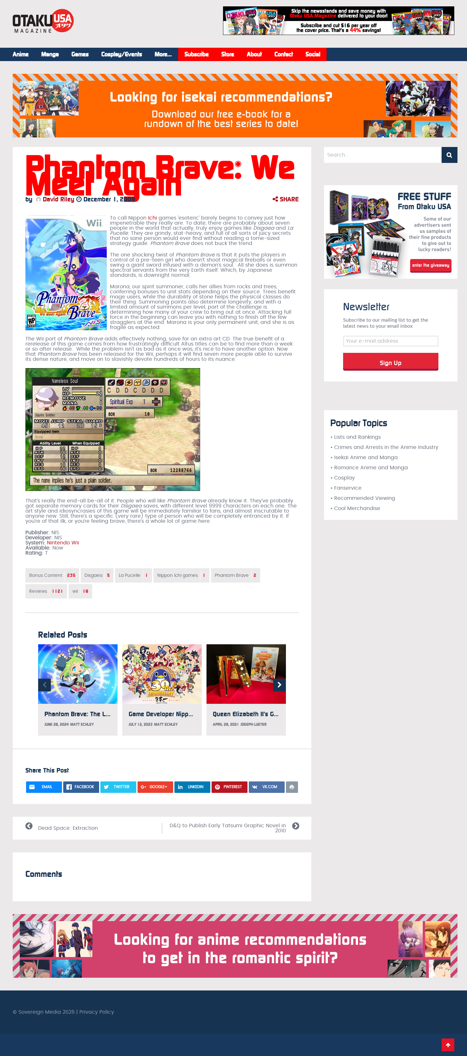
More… (163, 54)
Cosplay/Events (121, 54)
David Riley (57, 199)
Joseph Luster (253, 724)
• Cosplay (342, 477)
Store (227, 54)
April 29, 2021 (226, 724)
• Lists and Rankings (355, 437)
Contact (283, 54)
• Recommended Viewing (362, 498)
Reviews (46, 591)
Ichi (152, 217)
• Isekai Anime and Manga (364, 457)
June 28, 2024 (56, 724)
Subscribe (197, 54)
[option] (78, 690)
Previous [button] (44, 685)
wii (80, 591)
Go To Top (448, 1045)
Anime (21, 54)
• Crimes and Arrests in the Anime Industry (384, 447)
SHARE (288, 199)
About (254, 54)
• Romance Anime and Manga (369, 467)
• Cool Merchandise (355, 508)
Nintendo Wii (63, 542)
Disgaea (97, 575)
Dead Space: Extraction (68, 828)
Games (80, 54)
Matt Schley (82, 724)
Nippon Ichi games (181, 575)
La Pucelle (133, 575)
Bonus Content (52, 575)
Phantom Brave (235, 575)
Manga (50, 54)
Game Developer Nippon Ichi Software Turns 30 (194, 714)
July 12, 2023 (140, 724)
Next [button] (279, 685)
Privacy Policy (96, 1012)
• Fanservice (346, 488)
